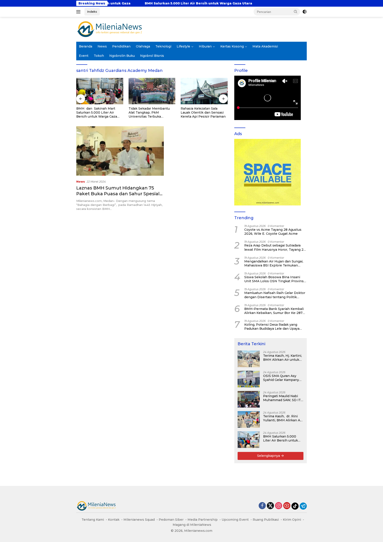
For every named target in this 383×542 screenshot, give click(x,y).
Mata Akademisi (265, 46)
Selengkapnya (269, 456)
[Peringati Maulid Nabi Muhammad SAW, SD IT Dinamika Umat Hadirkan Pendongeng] (249, 399)
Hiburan (205, 46)
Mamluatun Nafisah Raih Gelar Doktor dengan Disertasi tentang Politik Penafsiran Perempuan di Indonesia (274, 295)
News (102, 46)
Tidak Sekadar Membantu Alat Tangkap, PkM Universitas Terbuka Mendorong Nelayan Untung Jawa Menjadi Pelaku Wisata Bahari (151, 112)
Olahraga (143, 46)
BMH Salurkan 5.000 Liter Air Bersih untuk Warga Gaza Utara (156, 3)
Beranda (85, 46)
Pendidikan (121, 46)
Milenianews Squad (139, 520)
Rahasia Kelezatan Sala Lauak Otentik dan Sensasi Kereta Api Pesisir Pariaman (203, 112)
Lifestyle (183, 46)
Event (83, 56)
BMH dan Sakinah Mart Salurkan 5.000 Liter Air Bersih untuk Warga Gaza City (96, 112)
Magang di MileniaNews (192, 525)
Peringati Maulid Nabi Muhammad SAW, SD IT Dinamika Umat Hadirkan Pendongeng (282, 398)
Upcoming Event (235, 520)
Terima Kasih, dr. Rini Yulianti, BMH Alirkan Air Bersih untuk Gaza (282, 418)
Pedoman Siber (171, 520)
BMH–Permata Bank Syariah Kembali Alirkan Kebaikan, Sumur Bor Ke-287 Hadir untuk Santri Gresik (274, 311)
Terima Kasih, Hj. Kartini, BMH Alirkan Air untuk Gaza (282, 358)
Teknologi (163, 46)
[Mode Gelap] (304, 12)
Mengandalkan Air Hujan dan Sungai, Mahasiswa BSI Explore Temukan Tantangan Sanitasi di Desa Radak (273, 263)
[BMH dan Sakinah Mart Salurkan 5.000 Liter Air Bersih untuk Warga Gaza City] (99, 91)
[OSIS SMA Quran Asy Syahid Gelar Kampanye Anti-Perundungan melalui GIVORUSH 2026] (249, 379)
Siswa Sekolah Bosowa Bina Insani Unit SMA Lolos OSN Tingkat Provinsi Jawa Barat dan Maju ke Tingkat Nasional (274, 279)
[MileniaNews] (109, 29)
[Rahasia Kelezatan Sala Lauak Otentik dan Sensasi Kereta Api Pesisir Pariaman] (204, 91)
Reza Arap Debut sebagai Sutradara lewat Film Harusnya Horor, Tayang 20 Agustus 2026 (275, 247)
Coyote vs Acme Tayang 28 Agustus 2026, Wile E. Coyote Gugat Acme (272, 232)
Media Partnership (203, 520)
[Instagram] (278, 506)
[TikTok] (295, 506)
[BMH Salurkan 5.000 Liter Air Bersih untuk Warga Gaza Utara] (249, 439)
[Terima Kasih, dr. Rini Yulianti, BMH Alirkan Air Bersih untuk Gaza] (249, 419)
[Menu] (79, 12)
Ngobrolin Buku (122, 56)
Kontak (113, 520)
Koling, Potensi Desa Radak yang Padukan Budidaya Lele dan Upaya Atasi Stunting (271, 327)
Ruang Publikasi (266, 520)
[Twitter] (270, 506)
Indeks (92, 11)
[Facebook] (262, 506)
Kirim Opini (292, 520)
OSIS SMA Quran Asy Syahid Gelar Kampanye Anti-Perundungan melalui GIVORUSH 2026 (283, 378)
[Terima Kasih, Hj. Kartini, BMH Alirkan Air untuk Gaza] (249, 359)
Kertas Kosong (232, 46)
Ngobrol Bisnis (152, 56)
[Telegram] (303, 506)
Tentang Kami (93, 520)
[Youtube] (286, 506)
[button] (295, 11)
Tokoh (99, 56)
